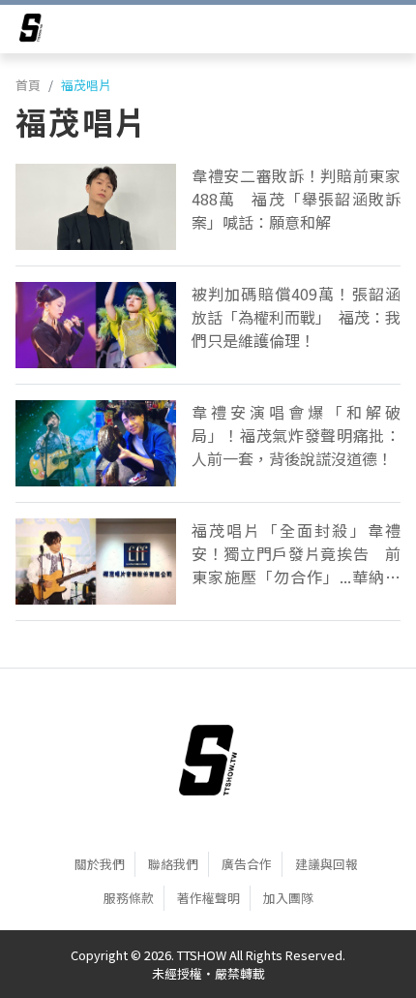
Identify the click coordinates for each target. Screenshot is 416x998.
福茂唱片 (86, 85)
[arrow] (31, 31)
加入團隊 (288, 898)
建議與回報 (326, 864)
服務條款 (129, 898)
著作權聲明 (208, 898)
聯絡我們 (173, 864)
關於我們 (99, 864)
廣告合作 (247, 864)
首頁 (28, 85)
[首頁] (208, 759)
